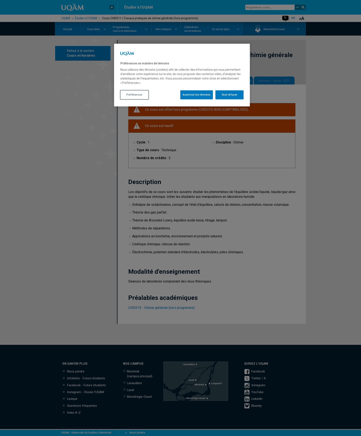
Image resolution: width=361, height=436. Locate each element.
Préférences (134, 94)
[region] (182, 75)
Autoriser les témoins (197, 94)
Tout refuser (229, 94)
